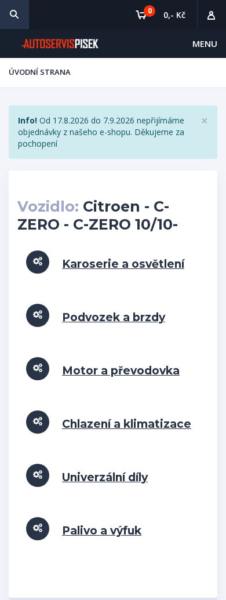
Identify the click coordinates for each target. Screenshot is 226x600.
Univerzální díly (105, 477)
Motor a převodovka (121, 370)
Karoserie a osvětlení (123, 264)
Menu (204, 43)
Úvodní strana (40, 72)
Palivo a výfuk (101, 530)
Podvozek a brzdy (113, 317)
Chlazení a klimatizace (126, 424)
